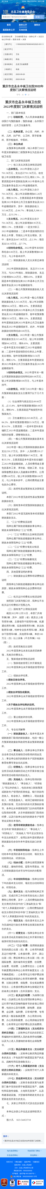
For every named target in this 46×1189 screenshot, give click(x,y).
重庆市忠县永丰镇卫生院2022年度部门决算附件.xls (23, 1140)
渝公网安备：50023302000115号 (25, 1176)
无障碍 (24, 1)
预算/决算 (16, 39)
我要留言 (36, 1162)
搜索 (38, 16)
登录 (39, 1)
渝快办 (37, 24)
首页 (9, 24)
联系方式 (9, 1162)
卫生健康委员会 (21, 36)
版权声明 (27, 1162)
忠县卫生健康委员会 (23, 11)
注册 (42, 1)
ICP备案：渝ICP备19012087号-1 (23, 1173)
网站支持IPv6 (32, 1)
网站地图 (18, 1162)
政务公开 (23, 24)
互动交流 (23, 29)
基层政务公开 (9, 29)
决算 (24, 39)
